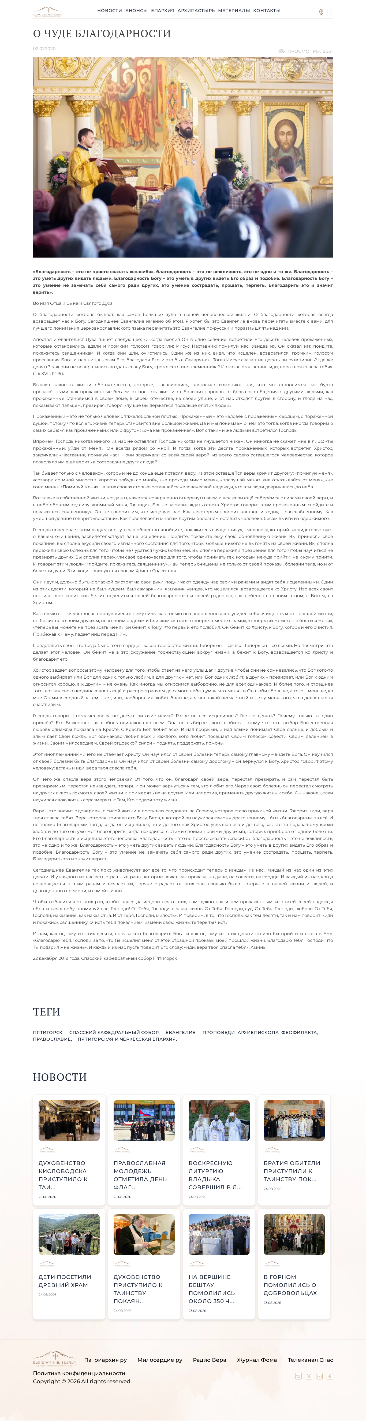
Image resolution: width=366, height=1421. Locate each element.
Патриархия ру (105, 1360)
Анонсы (136, 10)
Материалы (234, 10)
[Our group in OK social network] (330, 1377)
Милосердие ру (159, 1360)
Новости (109, 10)
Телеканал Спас (310, 1360)
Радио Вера (209, 1360)
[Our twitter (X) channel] (309, 1377)
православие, (53, 1039)
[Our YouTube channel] (320, 1377)
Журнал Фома (257, 1360)
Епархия (163, 10)
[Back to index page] (47, 15)
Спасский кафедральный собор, (115, 1032)
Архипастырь (196, 10)
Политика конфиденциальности (79, 1373)
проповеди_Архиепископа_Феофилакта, (261, 1032)
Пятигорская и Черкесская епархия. (127, 1039)
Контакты (267, 10)
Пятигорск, (49, 1032)
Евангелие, (182, 1032)
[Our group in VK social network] (299, 1377)
